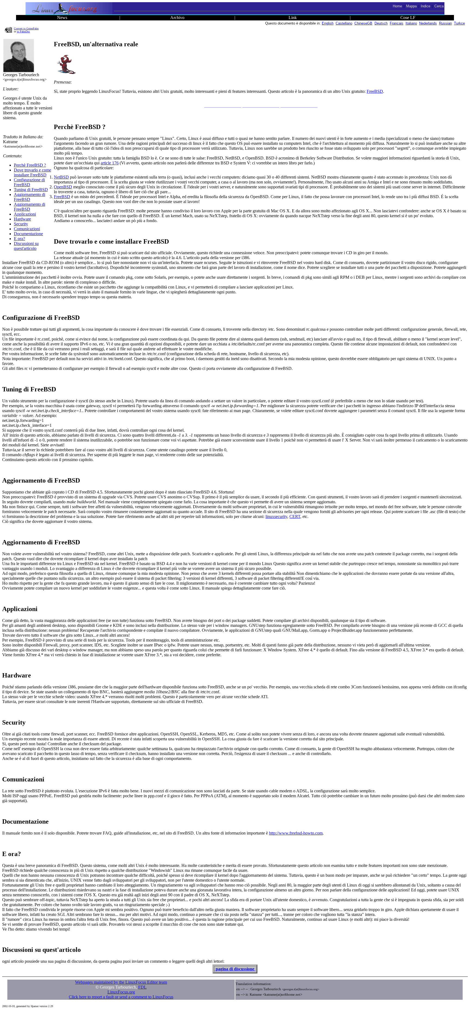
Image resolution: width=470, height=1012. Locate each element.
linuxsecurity (276, 516)
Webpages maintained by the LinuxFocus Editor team (121, 982)
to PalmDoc (23, 31)
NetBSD (61, 177)
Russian (445, 23)
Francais (396, 23)
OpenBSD (63, 187)
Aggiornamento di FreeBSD (29, 197)
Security (21, 224)
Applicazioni (25, 214)
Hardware (22, 219)
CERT (294, 516)
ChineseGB (363, 23)
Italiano (411, 23)
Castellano (344, 23)
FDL (142, 987)
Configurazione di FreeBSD (29, 182)
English (327, 23)
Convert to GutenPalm (26, 28)
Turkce (459, 23)
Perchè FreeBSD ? (30, 165)
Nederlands (428, 23)
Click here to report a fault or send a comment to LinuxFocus (121, 997)
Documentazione (28, 233)
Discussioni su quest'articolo (26, 246)
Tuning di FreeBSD (31, 189)
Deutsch (381, 23)
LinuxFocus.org (121, 992)
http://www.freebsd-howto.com (296, 833)
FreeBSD (375, 91)
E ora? (19, 238)
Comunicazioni (27, 228)
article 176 (110, 163)
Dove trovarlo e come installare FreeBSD (32, 172)
